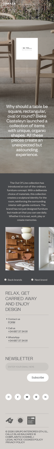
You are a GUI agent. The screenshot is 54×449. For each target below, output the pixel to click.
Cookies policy (33, 439)
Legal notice (14, 439)
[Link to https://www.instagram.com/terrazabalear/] (8, 397)
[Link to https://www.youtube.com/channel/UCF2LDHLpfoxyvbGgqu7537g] (27, 397)
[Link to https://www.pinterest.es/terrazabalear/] (36, 397)
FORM (11, 322)
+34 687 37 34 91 (18, 331)
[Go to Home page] (17, 4)
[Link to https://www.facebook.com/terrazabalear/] (18, 397)
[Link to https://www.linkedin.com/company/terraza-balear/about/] (45, 397)
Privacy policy (15, 442)
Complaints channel (19, 436)
